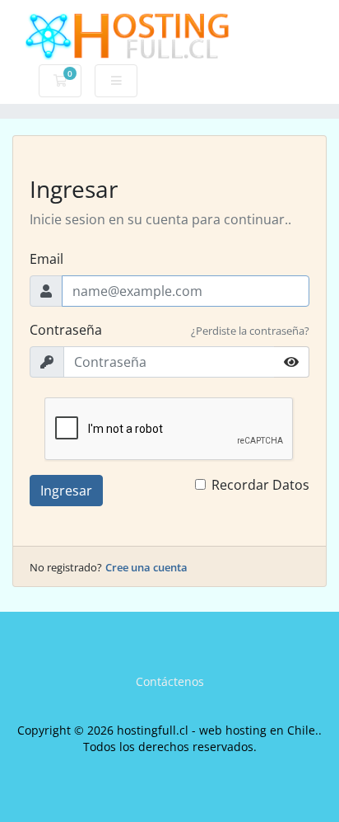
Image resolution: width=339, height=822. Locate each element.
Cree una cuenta (146, 567)
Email (46, 259)
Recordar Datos (260, 485)
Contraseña (66, 330)
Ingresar (66, 490)
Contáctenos (170, 681)
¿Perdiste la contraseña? (250, 330)
